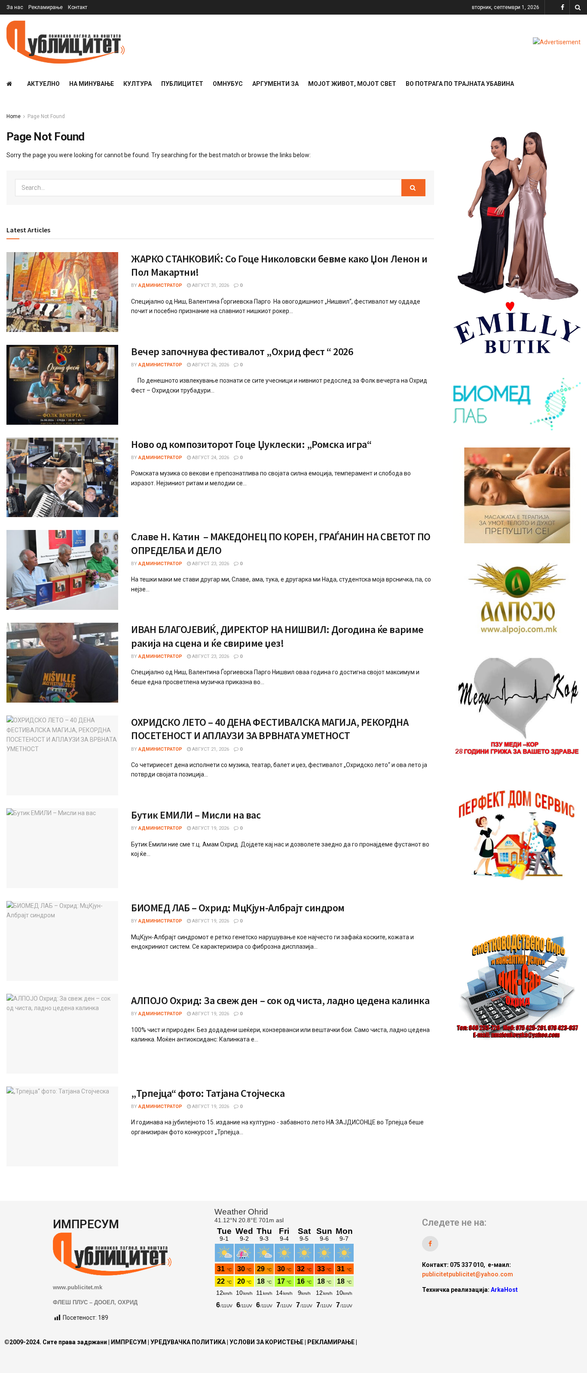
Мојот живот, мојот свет (352, 83)
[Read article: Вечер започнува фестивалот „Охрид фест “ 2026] (62, 385)
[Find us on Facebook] (562, 7)
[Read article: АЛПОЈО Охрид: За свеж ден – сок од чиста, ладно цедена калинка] (62, 1034)
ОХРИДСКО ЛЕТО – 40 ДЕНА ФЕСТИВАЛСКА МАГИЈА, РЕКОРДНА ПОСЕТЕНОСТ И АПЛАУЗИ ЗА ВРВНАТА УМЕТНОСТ (269, 728)
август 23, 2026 (210, 563)
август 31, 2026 (210, 285)
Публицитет (182, 83)
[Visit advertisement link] (557, 42)
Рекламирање (45, 7)
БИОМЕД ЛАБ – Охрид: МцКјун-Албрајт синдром (238, 907)
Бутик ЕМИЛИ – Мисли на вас (196, 815)
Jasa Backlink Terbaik (491, 1305)
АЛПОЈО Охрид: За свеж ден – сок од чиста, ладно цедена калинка (280, 1000)
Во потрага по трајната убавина (460, 83)
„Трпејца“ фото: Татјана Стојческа (207, 1093)
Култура (137, 83)
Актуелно (43, 83)
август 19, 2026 (210, 828)
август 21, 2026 (210, 749)
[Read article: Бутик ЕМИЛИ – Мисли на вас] (62, 848)
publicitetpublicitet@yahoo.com (467, 1274)
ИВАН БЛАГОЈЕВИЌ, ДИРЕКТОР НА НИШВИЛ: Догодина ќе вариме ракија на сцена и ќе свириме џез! (277, 636)
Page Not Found (46, 116)
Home (13, 116)
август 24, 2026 (210, 457)
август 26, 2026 (210, 365)
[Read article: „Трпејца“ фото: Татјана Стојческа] (62, 1126)
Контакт (77, 7)
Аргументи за (275, 83)
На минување (91, 83)
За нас (14, 7)
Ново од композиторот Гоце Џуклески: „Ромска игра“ (251, 444)
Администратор (160, 285)
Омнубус (228, 83)
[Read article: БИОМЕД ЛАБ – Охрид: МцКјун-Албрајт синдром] (62, 941)
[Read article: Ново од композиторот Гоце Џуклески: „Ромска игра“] (62, 478)
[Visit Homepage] (65, 42)
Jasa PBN (440, 1305)
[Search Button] (578, 7)
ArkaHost (504, 1289)
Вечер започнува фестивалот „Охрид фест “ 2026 (242, 351)
